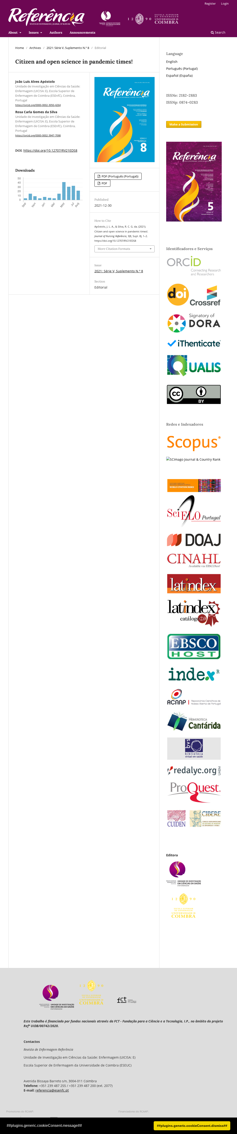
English (172, 61)
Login (225, 3)
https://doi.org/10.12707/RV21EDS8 (50, 150)
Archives (35, 48)
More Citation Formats (114, 249)
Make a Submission (183, 124)
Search (219, 32)
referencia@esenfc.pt (52, 1090)
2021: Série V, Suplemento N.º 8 (68, 48)
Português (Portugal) (182, 68)
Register (210, 3)
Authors (56, 32)
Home (19, 48)
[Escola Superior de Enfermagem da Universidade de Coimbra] (91, 1008)
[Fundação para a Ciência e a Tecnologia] (126, 1009)
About (13, 32)
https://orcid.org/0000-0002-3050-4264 (38, 105)
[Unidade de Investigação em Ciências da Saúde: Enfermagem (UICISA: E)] (56, 1009)
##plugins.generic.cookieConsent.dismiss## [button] (192, 1126)
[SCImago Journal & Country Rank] (193, 459)
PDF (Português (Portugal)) (119, 176)
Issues (34, 32)
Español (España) (179, 75)
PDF (104, 183)
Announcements (82, 32)
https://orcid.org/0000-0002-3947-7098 (38, 135)
